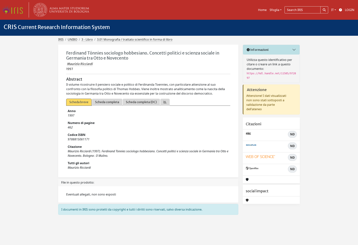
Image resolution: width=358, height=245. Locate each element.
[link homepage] (14, 10)
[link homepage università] (60, 10)
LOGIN (349, 10)
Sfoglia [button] (274, 10)
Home (262, 10)
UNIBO (72, 39)
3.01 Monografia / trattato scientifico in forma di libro (134, 39)
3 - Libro (87, 39)
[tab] (165, 102)
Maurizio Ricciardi (80, 64)
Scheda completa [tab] (107, 102)
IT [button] (332, 10)
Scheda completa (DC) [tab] (141, 102)
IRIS (61, 39)
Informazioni (259, 50)
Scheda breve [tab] (78, 102)
